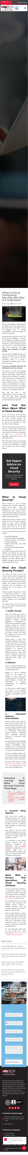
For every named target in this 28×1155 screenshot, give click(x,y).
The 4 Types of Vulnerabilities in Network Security (16, 793)
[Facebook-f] (10, 1108)
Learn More (14, 484)
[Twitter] (15, 1108)
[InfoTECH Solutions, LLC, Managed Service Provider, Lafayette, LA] (17, 1102)
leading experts (10, 898)
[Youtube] (18, 1108)
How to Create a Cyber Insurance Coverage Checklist (16, 799)
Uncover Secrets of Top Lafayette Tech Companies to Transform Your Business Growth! (13, 972)
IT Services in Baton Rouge (12, 1113)
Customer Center (5, 1)
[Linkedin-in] (12, 1108)
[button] (25, 8)
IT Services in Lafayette (11, 1130)
